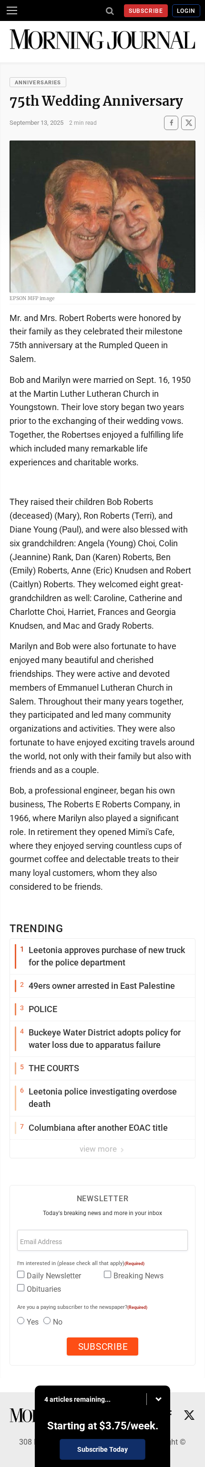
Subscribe (146, 11)
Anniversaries (38, 83)
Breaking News (138, 1275)
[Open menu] (12, 10)
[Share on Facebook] (171, 123)
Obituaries (44, 1289)
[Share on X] (188, 123)
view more (99, 1149)
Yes (33, 1321)
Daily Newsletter (54, 1275)
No (57, 1321)
